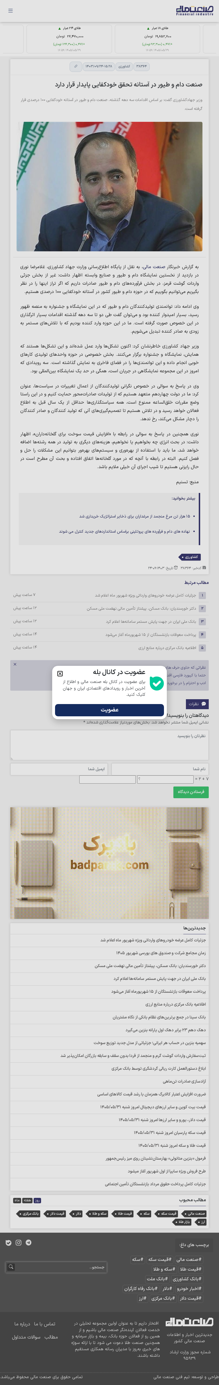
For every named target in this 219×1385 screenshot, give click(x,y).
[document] (109, 692)
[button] (60, 674)
